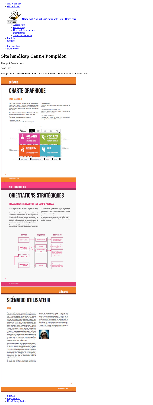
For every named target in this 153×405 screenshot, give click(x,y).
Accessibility (19, 24)
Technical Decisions (22, 35)
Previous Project (15, 46)
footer (13, 6)
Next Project (13, 48)
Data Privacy (19, 27)
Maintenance (19, 33)
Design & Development (24, 30)
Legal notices (13, 398)
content (14, 3)
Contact (10, 41)
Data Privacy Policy (16, 401)
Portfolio (11, 38)
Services (12, 22)
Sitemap (11, 396)
